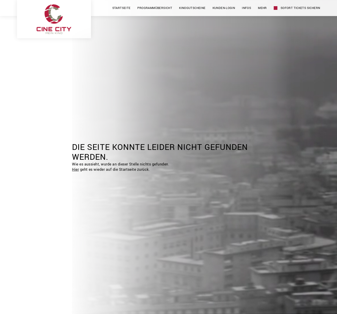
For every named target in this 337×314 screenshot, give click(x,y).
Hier (75, 169)
